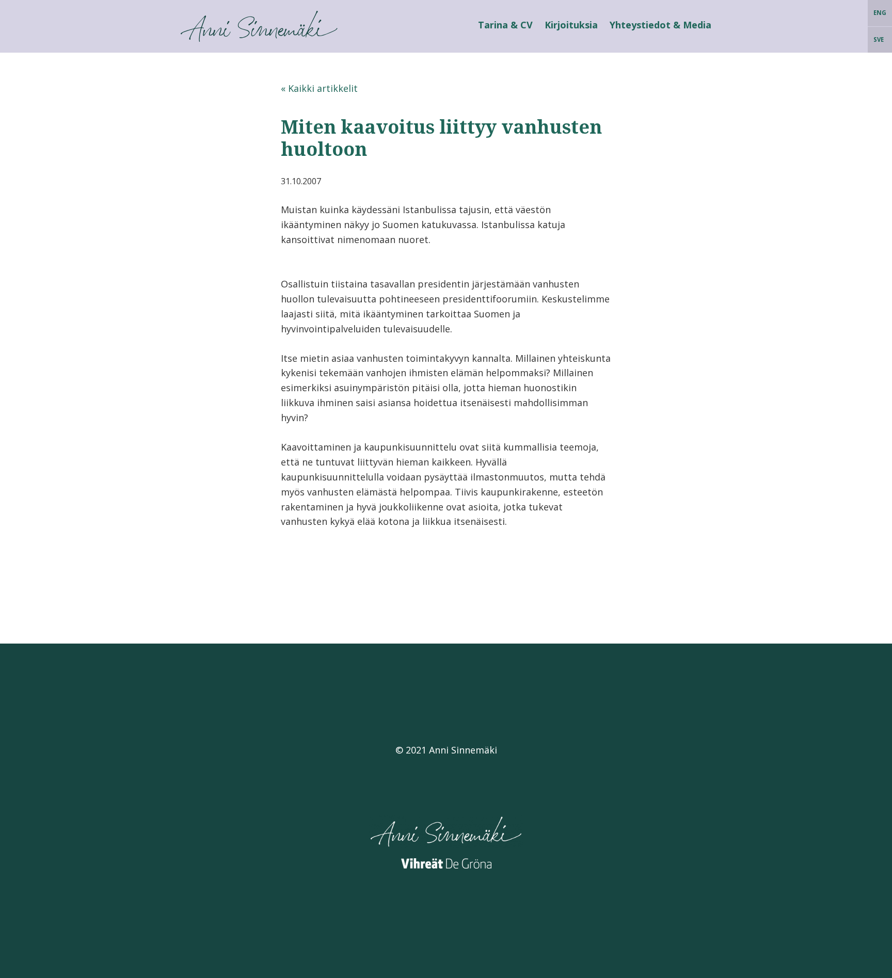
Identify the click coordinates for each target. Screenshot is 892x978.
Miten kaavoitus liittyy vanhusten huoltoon (441, 138)
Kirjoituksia (571, 25)
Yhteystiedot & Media (660, 25)
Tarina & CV (505, 25)
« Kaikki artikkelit (319, 88)
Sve (878, 39)
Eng (879, 13)
